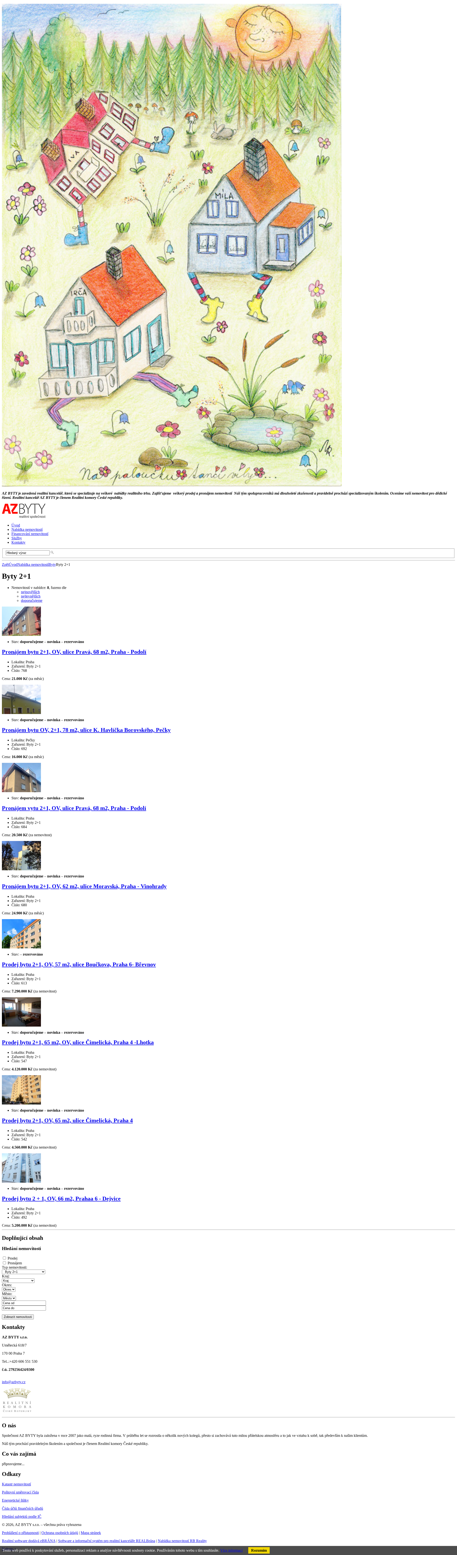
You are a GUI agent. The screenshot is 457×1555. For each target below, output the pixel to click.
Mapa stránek (91, 1533)
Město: (7, 1294)
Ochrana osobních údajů (59, 1533)
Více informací (231, 1550)
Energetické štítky (15, 1500)
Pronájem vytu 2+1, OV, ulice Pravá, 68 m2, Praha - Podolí (74, 808)
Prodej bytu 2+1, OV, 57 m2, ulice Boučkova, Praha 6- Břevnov (79, 964)
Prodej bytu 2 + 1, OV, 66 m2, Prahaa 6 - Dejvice (61, 1198)
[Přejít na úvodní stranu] (23, 517)
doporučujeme (31, 600)
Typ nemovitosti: (14, 1267)
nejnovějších (30, 592)
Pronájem (15, 1263)
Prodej (12, 1258)
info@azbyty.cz (13, 1382)
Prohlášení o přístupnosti (20, 1533)
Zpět (5, 564)
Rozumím (259, 1550)
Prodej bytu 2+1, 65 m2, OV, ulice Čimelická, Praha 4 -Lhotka (78, 1042)
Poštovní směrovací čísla (20, 1492)
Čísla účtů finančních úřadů (22, 1508)
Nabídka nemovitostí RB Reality (182, 1541)
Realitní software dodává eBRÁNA (28, 1541)
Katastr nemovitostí (16, 1484)
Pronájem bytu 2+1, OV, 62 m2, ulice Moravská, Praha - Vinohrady (84, 886)
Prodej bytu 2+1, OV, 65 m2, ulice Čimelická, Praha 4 (67, 1120)
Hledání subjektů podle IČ (21, 1516)
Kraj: (6, 1276)
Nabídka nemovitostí (33, 564)
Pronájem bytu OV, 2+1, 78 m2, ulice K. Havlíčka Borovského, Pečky (86, 730)
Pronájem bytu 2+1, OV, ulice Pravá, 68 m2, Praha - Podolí (74, 652)
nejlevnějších (30, 596)
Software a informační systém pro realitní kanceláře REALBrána (106, 1541)
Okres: (7, 1285)
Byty (52, 564)
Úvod (13, 564)
